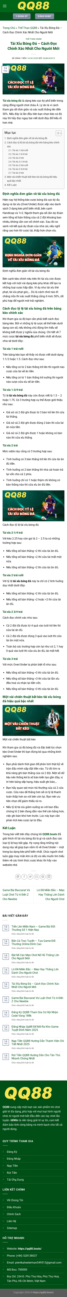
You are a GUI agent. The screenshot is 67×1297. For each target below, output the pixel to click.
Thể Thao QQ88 (27, 28)
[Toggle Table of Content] (57, 133)
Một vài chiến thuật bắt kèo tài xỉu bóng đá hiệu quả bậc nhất (32, 178)
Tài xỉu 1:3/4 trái (19, 154)
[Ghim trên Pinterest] (43, 877)
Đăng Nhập (14, 1158)
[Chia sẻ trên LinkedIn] (49, 877)
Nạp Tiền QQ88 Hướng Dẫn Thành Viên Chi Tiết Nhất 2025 (38, 1042)
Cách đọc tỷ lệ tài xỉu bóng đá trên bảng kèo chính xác (33, 144)
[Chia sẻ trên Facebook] (24, 877)
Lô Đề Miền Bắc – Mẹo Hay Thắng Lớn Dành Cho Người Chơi (50, 895)
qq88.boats (49, 58)
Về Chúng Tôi (15, 1200)
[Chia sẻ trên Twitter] (30, 877)
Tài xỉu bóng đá (12, 100)
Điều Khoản (14, 1207)
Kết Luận (12, 185)
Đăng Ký (12, 1151)
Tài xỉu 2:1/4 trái (19, 161)
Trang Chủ (9, 28)
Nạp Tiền (12, 1165)
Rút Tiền (12, 1172)
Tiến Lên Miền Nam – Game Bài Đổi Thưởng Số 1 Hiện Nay (33, 928)
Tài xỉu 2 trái (18, 158)
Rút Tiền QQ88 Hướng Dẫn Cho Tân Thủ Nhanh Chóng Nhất (36, 1057)
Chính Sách (14, 1214)
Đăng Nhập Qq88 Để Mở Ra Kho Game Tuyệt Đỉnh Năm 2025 (35, 1028)
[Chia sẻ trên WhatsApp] (18, 877)
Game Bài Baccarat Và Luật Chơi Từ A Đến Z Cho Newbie (16, 895)
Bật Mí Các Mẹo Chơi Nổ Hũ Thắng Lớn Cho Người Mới (35, 956)
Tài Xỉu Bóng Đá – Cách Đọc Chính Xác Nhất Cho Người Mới (35, 985)
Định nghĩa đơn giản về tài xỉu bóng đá (27, 138)
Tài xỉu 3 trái (18, 173)
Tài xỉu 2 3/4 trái (19, 169)
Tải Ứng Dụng (15, 1179)
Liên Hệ (11, 1221)
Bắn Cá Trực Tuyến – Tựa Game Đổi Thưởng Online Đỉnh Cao (33, 942)
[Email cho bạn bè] (37, 877)
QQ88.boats (49, 834)
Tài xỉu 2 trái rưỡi (20, 165)
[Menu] (5, 6)
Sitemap (12, 1228)
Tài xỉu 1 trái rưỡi (20, 150)
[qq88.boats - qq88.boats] (33, 6)
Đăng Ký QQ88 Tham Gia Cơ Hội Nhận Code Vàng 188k (35, 1014)
